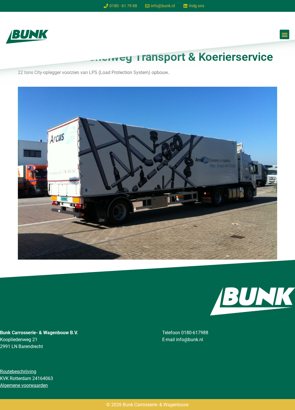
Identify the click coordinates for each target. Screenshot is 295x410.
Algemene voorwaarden (24, 385)
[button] (284, 34)
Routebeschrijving (18, 371)
